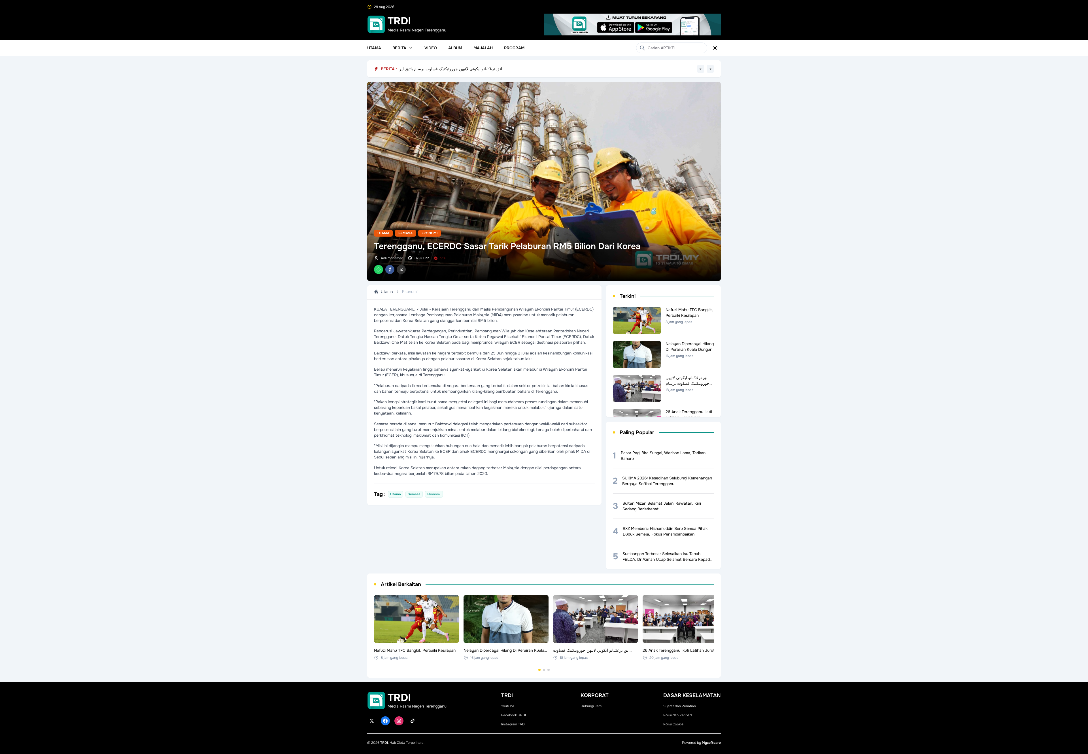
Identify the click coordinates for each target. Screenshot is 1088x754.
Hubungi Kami (591, 706)
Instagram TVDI (513, 724)
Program (514, 47)
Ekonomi (429, 233)
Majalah (483, 47)
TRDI (384, 742)
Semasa (405, 233)
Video (430, 47)
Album (455, 47)
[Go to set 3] (548, 670)
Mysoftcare (711, 742)
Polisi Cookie (673, 724)
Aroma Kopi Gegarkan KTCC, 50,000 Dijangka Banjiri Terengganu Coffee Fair (469, 68)
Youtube (507, 706)
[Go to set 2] (544, 670)
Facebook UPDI (513, 715)
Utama (374, 47)
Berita (399, 47)
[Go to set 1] (539, 670)
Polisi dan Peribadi (677, 715)
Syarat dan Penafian (679, 706)
